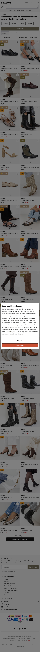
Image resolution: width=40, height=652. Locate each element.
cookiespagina (10, 332)
